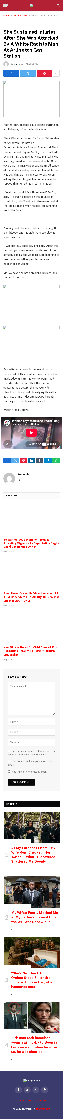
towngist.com (43, 1109)
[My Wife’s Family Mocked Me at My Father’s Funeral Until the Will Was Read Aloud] (32, 892)
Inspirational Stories (17, 841)
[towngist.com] (31, 5)
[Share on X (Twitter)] (28, 73)
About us (40, 1100)
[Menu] (5, 5)
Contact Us (24, 1100)
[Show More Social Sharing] (56, 73)
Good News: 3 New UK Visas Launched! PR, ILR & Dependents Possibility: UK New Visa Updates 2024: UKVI (31, 597)
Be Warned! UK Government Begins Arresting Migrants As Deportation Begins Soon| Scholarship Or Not (31, 543)
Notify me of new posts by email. (29, 771)
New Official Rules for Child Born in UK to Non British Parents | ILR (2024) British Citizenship (30, 651)
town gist (18, 64)
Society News (12, 24)
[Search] (58, 5)
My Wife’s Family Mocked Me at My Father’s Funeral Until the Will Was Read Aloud (34, 917)
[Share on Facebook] (11, 73)
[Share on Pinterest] (44, 73)
